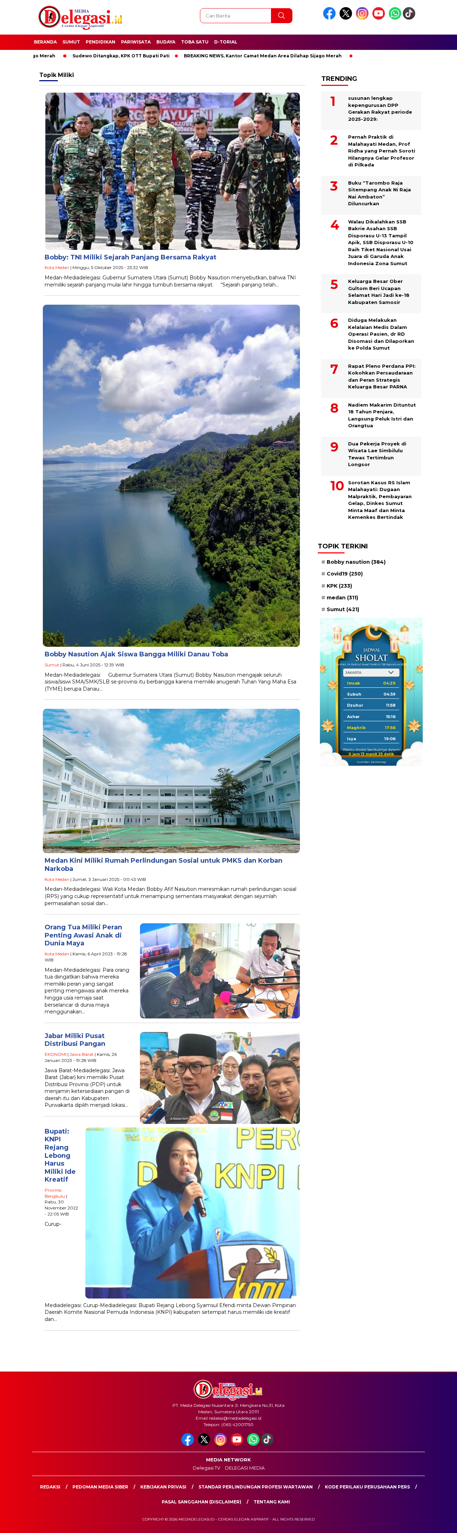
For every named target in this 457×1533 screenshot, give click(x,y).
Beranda (45, 42)
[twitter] (347, 18)
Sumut (71, 42)
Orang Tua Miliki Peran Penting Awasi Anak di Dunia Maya (83, 935)
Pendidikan (100, 42)
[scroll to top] (437, 1522)
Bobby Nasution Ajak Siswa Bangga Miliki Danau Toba (136, 654)
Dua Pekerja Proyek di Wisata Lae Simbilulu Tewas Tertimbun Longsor (377, 454)
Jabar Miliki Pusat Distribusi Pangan (75, 1040)
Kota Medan (57, 267)
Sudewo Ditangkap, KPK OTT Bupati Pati (69, 55)
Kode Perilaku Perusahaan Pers (367, 1487)
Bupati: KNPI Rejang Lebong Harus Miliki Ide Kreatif (60, 1155)
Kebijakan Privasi (163, 1487)
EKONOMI (55, 1054)
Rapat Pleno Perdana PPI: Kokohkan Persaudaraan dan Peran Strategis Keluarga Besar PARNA (382, 376)
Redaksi (50, 1487)
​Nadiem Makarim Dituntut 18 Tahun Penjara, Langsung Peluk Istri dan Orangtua (382, 415)
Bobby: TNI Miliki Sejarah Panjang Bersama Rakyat (130, 257)
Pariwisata (136, 42)
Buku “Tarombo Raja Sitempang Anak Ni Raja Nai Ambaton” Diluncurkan (379, 193)
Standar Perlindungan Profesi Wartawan (256, 1487)
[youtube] (379, 18)
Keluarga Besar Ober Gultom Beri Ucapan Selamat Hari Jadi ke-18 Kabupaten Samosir (379, 291)
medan (342, 597)
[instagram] (363, 18)
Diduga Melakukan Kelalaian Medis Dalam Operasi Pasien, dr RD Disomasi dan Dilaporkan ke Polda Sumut (381, 334)
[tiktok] (410, 18)
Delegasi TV (206, 1468)
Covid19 (345, 574)
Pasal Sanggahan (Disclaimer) (201, 1501)
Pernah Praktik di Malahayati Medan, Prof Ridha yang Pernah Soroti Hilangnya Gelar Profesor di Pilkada (381, 150)
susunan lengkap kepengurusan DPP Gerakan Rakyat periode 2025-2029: (380, 108)
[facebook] (330, 18)
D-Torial (225, 42)
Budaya (165, 42)
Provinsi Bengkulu (55, 1193)
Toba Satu (195, 42)
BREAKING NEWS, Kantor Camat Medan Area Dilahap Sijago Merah (211, 55)
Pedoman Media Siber (100, 1487)
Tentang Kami (271, 1501)
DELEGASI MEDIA (245, 1468)
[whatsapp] (395, 18)
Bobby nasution (356, 562)
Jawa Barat (82, 1054)
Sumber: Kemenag (371, 762)
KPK (339, 586)
